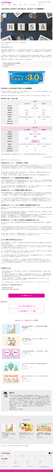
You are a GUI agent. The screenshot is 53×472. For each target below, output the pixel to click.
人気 (22, 470)
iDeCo (20, 4)
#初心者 (6, 44)
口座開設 (15, 461)
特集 (29, 470)
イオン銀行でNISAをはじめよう (9, 64)
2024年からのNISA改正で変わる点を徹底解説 (11, 63)
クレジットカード (32, 4)
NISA (9, 4)
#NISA (3, 44)
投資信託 (15, 4)
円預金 (40, 461)
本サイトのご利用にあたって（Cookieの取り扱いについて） (44, 467)
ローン (10, 455)
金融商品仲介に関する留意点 (7, 287)
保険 (39, 4)
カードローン (3, 463)
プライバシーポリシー (4, 466)
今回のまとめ (5, 66)
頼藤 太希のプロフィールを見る (16, 409)
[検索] (48, 2)
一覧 (15, 470)
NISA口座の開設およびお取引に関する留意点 (10, 289)
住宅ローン (4, 4)
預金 (25, 4)
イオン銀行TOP (3, 461)
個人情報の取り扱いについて (31, 466)
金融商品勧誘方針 (16, 466)
